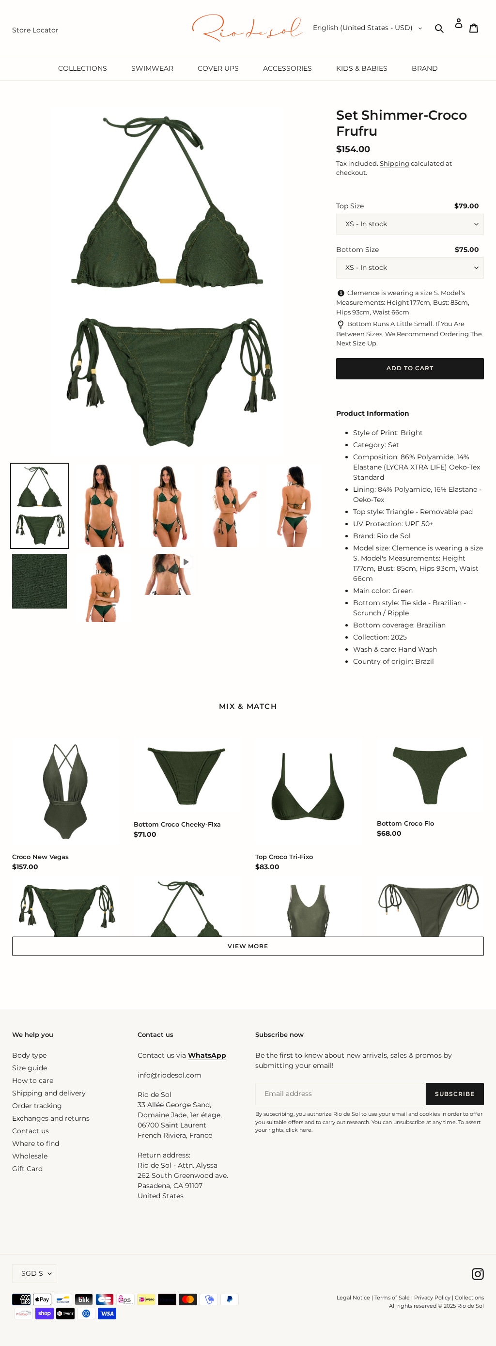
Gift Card (27, 1168)
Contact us (30, 1131)
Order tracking (37, 1105)
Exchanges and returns (51, 1118)
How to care (32, 1080)
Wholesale (29, 1156)
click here (298, 1130)
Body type (29, 1055)
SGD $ (32, 1273)
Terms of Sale (392, 1297)
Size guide (29, 1068)
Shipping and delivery (49, 1093)
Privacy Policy (433, 1297)
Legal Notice (353, 1297)
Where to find (35, 1143)
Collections (469, 1297)
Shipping (394, 163)
